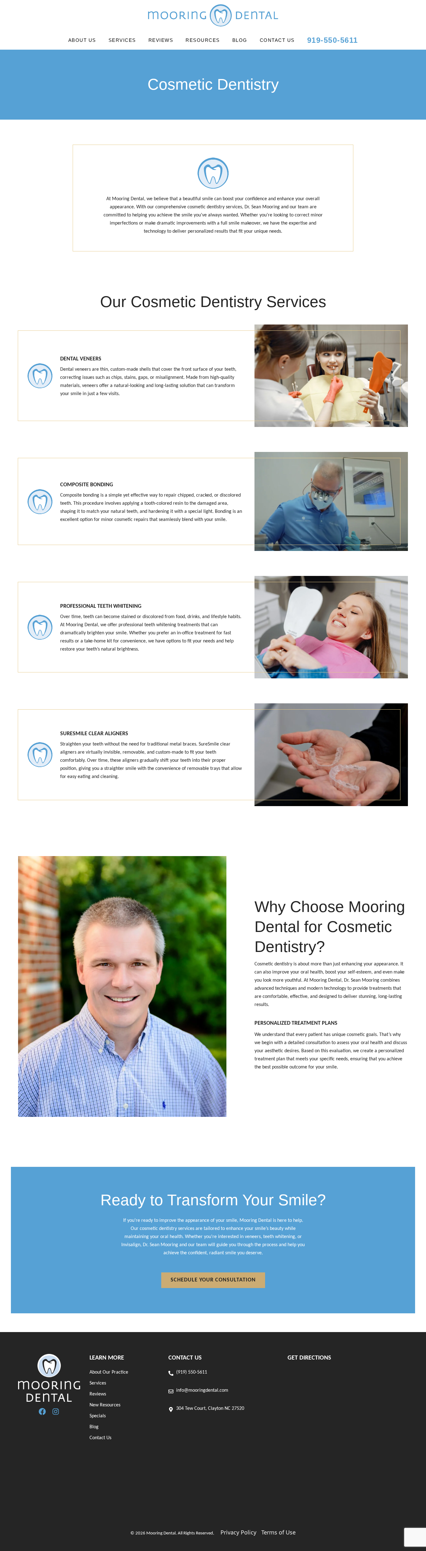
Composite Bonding (86, 485)
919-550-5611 (332, 40)
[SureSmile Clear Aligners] (39, 754)
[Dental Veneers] (39, 375)
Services (122, 40)
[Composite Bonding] (39, 501)
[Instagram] (55, 1411)
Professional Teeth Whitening (100, 606)
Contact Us (277, 40)
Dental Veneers (80, 359)
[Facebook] (42, 1411)
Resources (203, 40)
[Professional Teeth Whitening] (39, 627)
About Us (82, 40)
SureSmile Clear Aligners (94, 734)
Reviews (160, 40)
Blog (239, 40)
